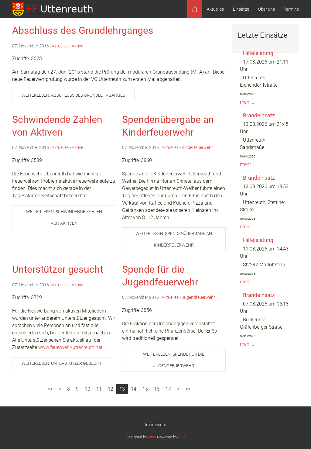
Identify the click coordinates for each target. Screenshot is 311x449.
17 (168, 389)
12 (110, 389)
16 (156, 389)
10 (87, 389)
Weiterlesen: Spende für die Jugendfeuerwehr (173, 360)
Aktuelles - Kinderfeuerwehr (187, 147)
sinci (152, 437)
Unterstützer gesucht (57, 269)
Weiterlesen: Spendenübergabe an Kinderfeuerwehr (173, 239)
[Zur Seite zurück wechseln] (60, 389)
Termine (291, 9)
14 (133, 389)
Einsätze (241, 9)
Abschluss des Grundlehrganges (82, 30)
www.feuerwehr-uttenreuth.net (70, 347)
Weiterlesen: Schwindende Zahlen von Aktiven (64, 217)
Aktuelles (215, 9)
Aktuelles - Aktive (67, 45)
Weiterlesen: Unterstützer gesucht (62, 363)
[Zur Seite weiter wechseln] (178, 389)
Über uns (266, 9)
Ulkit (182, 437)
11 (99, 389)
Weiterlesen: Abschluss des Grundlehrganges (73, 95)
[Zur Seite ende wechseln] (188, 389)
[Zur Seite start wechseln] (50, 389)
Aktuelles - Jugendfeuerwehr (188, 297)
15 (145, 389)
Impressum (155, 424)
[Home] (194, 9)
